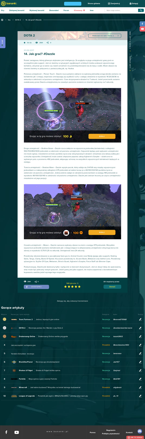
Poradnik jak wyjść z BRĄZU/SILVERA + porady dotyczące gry (63, 396)
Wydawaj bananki (36, 10)
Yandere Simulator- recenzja (22, 354)
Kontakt (129, 432)
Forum (66, 10)
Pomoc (93, 432)
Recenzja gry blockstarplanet (47, 362)
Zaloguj (134, 3)
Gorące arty (130, 62)
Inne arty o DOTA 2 (130, 40)
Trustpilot (58, 435)
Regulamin (110, 430)
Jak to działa (136, 437)
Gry (2, 10)
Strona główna (94, 3)
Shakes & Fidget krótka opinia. (48, 370)
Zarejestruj (115, 3)
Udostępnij (36, 287)
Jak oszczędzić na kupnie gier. (23, 345)
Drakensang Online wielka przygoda (53, 336)
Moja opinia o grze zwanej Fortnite (43, 379)
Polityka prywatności (111, 434)
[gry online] (9, 3)
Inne (92, 10)
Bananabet (54, 10)
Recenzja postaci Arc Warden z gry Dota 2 (46, 328)
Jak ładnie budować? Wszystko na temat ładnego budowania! (55, 387)
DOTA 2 (18, 20)
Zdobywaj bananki (16, 10)
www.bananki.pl (58, 431)
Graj (102, 136)
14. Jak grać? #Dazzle (33, 20)
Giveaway (78, 10)
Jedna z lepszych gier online (47, 319)
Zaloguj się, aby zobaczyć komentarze (72, 301)
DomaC (112, 287)
